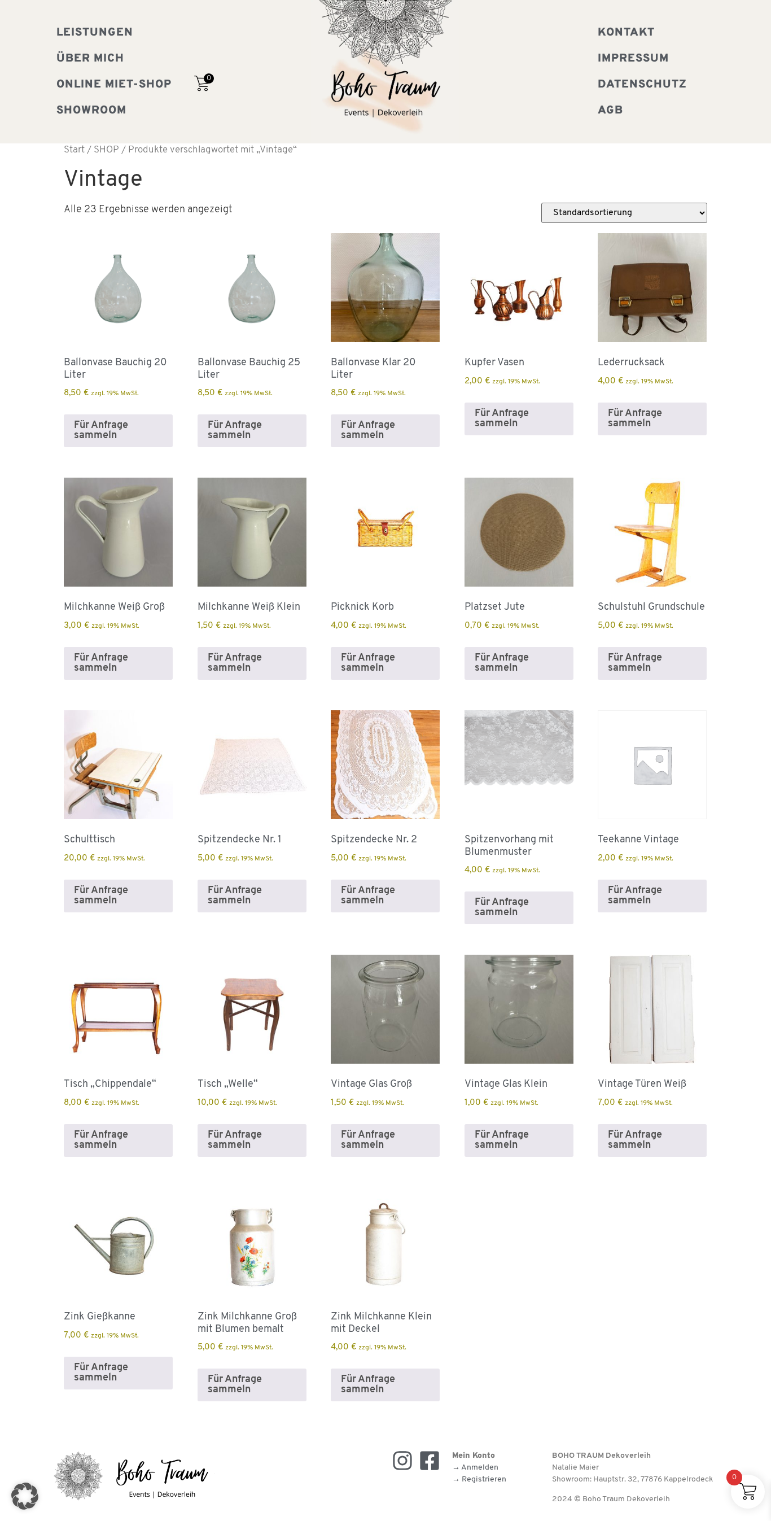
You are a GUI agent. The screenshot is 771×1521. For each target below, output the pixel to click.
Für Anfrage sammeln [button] (101, 431)
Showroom (91, 110)
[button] (25, 1496)
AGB (610, 110)
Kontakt (626, 32)
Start (74, 150)
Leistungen (94, 32)
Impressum (633, 58)
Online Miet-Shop (114, 84)
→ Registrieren (479, 1479)
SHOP (106, 150)
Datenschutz (642, 84)
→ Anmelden (475, 1467)
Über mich (90, 58)
